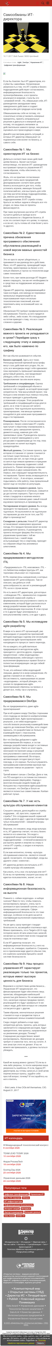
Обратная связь (39, 1242)
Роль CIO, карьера (12, 1198)
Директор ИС (16, 1295)
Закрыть (40, 1343)
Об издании (26, 1242)
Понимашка (27, 1302)
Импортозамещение (13, 1212)
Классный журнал (33, 1299)
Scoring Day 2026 (11, 1169)
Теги (45, 1244)
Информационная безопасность (18, 1205)
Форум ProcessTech (13, 1161)
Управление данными (32, 1305)
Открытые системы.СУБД (27, 1292)
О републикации (34, 1244)
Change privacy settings (25, 1252)
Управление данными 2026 (16, 1177)
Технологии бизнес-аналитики (25, 1309)
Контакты (21, 1244)
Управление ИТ (36, 62)
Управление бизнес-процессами (25, 1318)
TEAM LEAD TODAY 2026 (16, 1153)
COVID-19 (20, 1216)
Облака (26, 1198)
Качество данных (31, 1312)
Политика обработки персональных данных (25, 1249)
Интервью (25, 1209)
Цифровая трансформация (14, 65)
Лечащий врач (37, 1295)
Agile (19, 62)
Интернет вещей (11, 1209)
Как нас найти (9, 1244)
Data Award (9, 1216)
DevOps (26, 62)
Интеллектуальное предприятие (25, 1315)
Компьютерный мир (27, 1288)
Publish (13, 1299)
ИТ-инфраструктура (13, 1201)
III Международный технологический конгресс (26, 1145)
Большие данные (32, 1212)
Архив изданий (25, 1247)
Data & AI (14, 1312)
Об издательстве (12, 1242)
